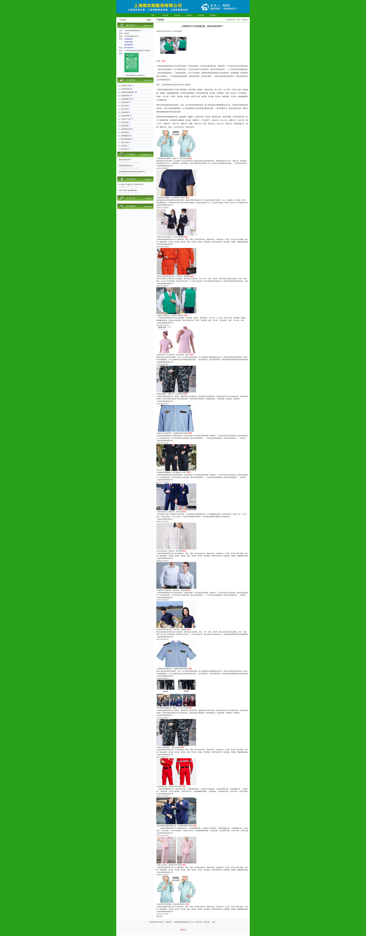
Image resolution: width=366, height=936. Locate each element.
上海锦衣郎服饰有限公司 (164, 166)
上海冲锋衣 (124, 149)
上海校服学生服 (125, 129)
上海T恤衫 (123, 146)
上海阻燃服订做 (125, 99)
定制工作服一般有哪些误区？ (128, 190)
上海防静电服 (124, 89)
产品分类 (177, 15)
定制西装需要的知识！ (126, 165)
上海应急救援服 (125, 139)
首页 (153, 15)
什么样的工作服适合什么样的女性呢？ (132, 184)
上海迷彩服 (124, 112)
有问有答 (201, 15)
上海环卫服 (124, 122)
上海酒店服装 (124, 96)
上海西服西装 (124, 136)
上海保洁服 (124, 106)
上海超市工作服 (125, 119)
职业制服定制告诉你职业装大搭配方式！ (132, 171)
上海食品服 (124, 126)
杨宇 (213, 922)
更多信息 (159, 916)
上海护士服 (124, 142)
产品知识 (189, 15)
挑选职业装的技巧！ (125, 159)
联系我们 (213, 15)
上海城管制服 (124, 116)
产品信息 (165, 15)
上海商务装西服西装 (127, 92)
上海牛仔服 (124, 109)
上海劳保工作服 (125, 85)
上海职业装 (124, 132)
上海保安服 (124, 102)
